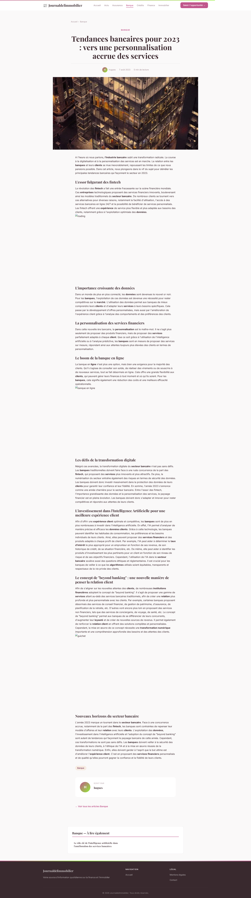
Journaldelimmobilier (62, 5)
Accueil (97, 5)
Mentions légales (178, 874)
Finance (151, 5)
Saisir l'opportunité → (194, 5)
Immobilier (163, 5)
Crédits (140, 5)
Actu (106, 5)
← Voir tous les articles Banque (91, 806)
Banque (129, 5)
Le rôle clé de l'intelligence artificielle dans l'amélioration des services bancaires (96, 844)
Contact (173, 880)
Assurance (117, 5)
